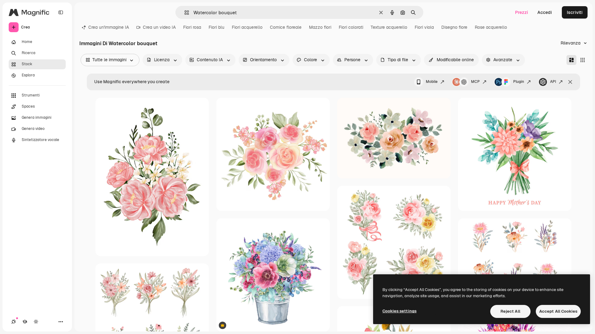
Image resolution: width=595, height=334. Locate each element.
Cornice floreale (286, 27)
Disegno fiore (454, 27)
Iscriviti (575, 12)
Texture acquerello (389, 27)
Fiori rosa (192, 27)
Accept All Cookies (558, 311)
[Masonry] (571, 60)
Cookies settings (399, 311)
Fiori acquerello (247, 27)
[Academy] (25, 322)
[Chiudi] (570, 81)
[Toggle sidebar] (61, 12)
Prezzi (521, 12)
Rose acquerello (491, 27)
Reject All (510, 311)
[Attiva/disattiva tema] (36, 322)
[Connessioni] (14, 322)
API (553, 81)
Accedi (544, 12)
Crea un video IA (159, 27)
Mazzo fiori (320, 27)
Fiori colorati (351, 27)
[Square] (583, 60)
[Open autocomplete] (184, 12)
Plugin (518, 81)
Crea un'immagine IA (108, 27)
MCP (475, 81)
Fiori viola (424, 27)
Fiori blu (216, 27)
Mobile (432, 81)
